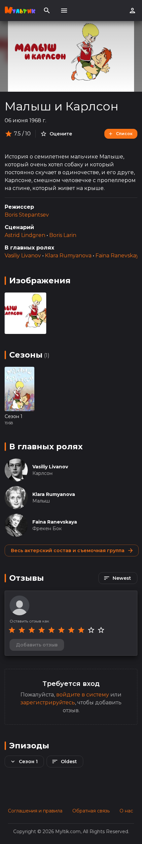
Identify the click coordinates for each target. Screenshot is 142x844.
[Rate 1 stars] (12, 630)
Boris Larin (62, 235)
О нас (126, 811)
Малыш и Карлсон (62, 106)
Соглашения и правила (35, 811)
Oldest (69, 761)
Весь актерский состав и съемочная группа (67, 550)
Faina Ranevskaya (118, 255)
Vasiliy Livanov (23, 255)
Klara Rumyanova (68, 255)
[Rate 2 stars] (22, 630)
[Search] (47, 10)
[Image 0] (25, 313)
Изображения (40, 280)
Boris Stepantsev (27, 215)
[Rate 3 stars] (32, 630)
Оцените (61, 134)
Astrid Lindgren (25, 235)
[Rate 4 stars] (42, 630)
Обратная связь (91, 811)
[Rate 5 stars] (51, 630)
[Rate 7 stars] (71, 630)
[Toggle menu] (64, 10)
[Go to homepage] (20, 10)
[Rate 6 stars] (61, 630)
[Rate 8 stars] (81, 630)
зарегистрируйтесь (47, 702)
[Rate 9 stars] (91, 630)
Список (124, 133)
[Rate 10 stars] (101, 630)
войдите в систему (82, 695)
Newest (122, 578)
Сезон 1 (13, 416)
